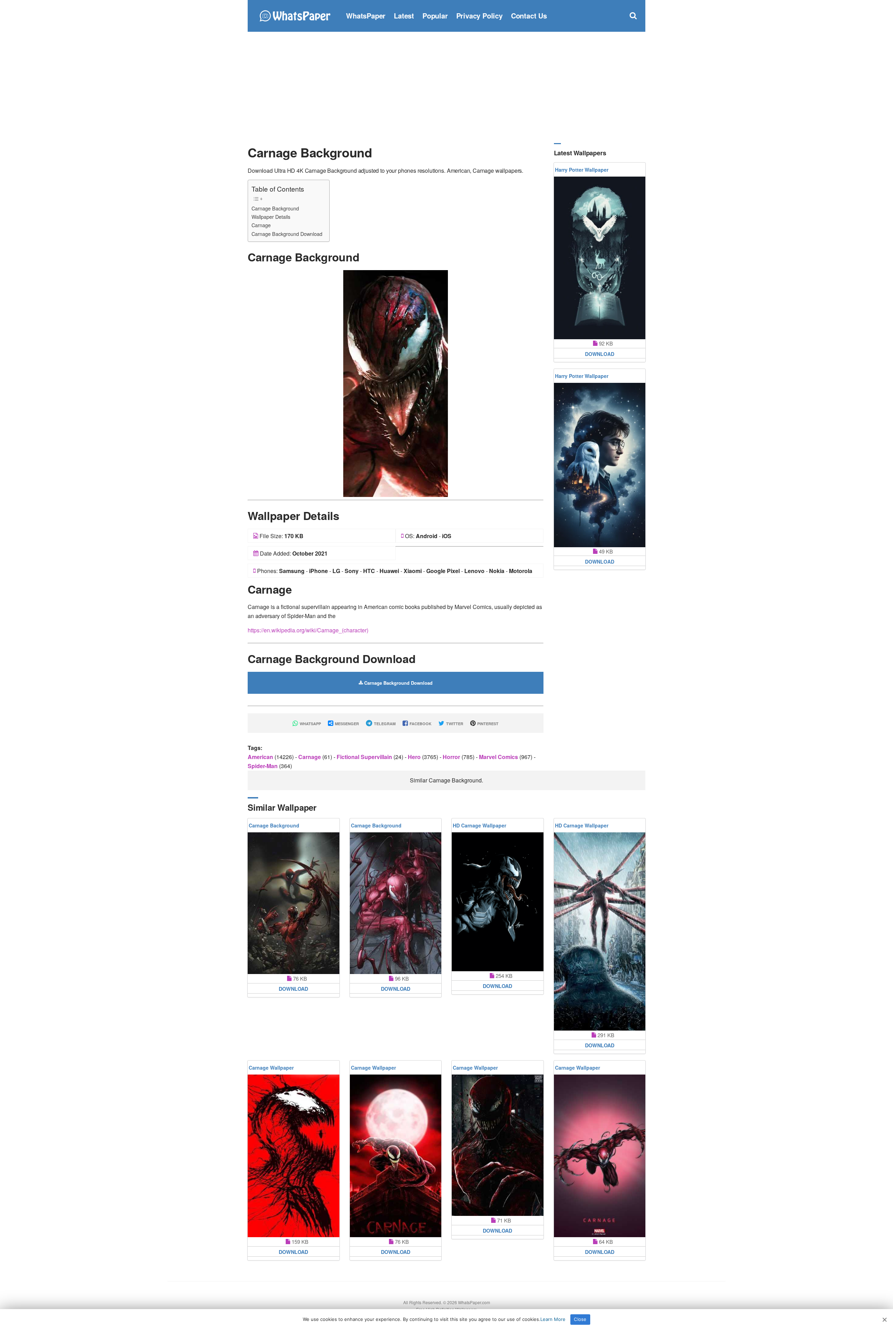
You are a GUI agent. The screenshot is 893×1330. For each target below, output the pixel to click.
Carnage (261, 225)
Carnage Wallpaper (271, 1067)
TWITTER (454, 723)
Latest (404, 15)
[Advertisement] (446, 87)
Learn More (552, 1319)
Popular (435, 15)
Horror (452, 757)
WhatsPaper (365, 15)
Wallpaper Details (271, 216)
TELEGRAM (384, 723)
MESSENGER (346, 723)
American (261, 757)
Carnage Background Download (287, 233)
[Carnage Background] (395, 383)
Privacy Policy (479, 15)
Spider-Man (263, 766)
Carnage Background (275, 208)
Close (580, 1319)
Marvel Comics (499, 757)
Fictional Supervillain (365, 757)
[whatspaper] (294, 15)
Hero (415, 757)
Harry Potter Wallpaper (581, 169)
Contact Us (529, 15)
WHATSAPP (310, 723)
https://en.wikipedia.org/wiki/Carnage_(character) (308, 630)
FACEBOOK (420, 723)
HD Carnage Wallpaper (479, 825)
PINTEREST (487, 723)
